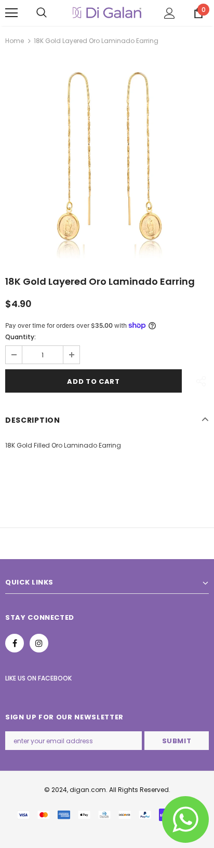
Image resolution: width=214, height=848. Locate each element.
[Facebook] (14, 643)
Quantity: (20, 336)
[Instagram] (39, 643)
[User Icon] (169, 13)
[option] (107, 156)
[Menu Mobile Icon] (11, 13)
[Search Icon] (41, 13)
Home (14, 40)
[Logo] (107, 13)
